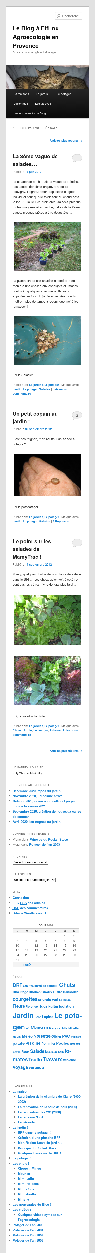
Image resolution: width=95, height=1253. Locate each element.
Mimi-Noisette (28, 1183)
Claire (57, 992)
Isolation (66, 1006)
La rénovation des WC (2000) (39, 1112)
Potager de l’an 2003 (44, 844)
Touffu (35, 1059)
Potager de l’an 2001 (28, 1230)
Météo (27, 1036)
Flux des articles (29, 902)
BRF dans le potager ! (34, 1132)
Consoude (70, 992)
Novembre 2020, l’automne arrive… (39, 795)
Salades (44, 389)
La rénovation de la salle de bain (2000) (47, 1107)
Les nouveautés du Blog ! (30, 113)
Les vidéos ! (43, 103)
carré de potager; (46, 985)
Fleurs (19, 1006)
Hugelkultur (48, 1006)
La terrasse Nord (30, 1117)
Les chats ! (21, 103)
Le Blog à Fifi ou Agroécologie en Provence (36, 37)
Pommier (48, 1043)
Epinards (65, 999)
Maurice (24, 1173)
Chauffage (20, 992)
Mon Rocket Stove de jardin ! (40, 1142)
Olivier (56, 1036)
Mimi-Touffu (27, 1194)
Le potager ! (64, 94)
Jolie (38, 1017)
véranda (36, 1067)
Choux (17, 730)
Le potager (51, 385)
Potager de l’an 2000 (28, 1224)
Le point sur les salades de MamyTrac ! (32, 549)
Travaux (52, 1059)
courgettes (25, 998)
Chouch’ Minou (29, 1168)
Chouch (35, 992)
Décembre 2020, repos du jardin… (38, 790)
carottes (28, 986)
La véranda (26, 1122)
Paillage (76, 1036)
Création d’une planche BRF (39, 1137)
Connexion (21, 897)
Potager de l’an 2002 (28, 1235)
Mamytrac (55, 1028)
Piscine (33, 1043)
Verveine (69, 1060)
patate (19, 1043)
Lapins (47, 1016)
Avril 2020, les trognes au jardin (37, 821)
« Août (26, 964)
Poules (62, 1043)
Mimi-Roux (26, 1189)
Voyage (20, 1067)
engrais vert (48, 999)
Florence (32, 1006)
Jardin (17, 389)
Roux (25, 1051)
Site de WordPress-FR (29, 913)
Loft (27, 1028)
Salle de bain (56, 1051)
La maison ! (21, 94)
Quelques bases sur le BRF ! (39, 1153)
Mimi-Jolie (26, 1178)
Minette (73, 1028)
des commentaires (30, 907)
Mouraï (17, 1036)
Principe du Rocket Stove (49, 839)
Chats (67, 985)
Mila (65, 1028)
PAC (66, 1036)
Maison (39, 1027)
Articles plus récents (66, 140)
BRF (17, 985)
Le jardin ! (42, 94)
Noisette (42, 1036)
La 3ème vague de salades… (35, 159)
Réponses (61, 521)
